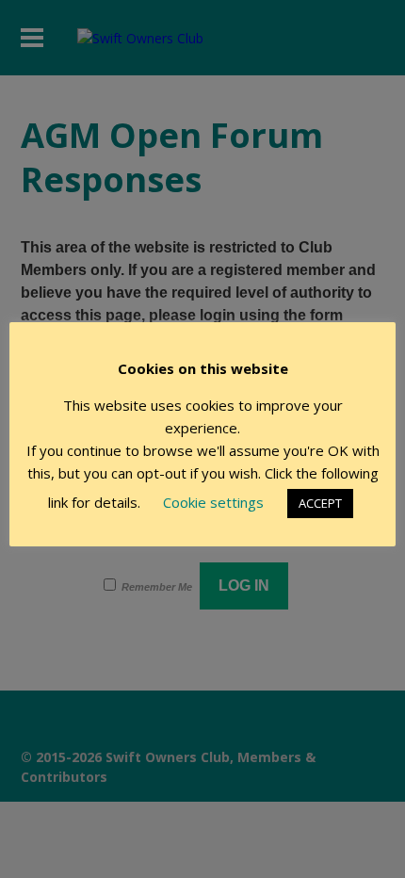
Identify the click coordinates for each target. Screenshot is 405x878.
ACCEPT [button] (320, 503)
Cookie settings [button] (213, 502)
